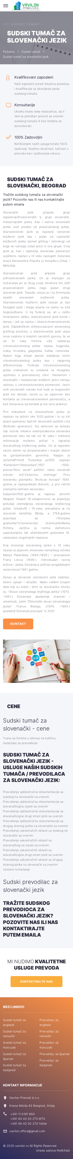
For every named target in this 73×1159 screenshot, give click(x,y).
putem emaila (22, 935)
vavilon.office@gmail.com (27, 1131)
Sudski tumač (30, 51)
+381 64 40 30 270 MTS (27, 1118)
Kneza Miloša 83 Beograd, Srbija (32, 1105)
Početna (9, 51)
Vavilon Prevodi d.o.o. (24, 1097)
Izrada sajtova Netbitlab (53, 1150)
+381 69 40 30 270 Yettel (28, 1123)
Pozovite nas (21, 922)
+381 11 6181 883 (22, 1114)
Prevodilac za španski (55, 1054)
